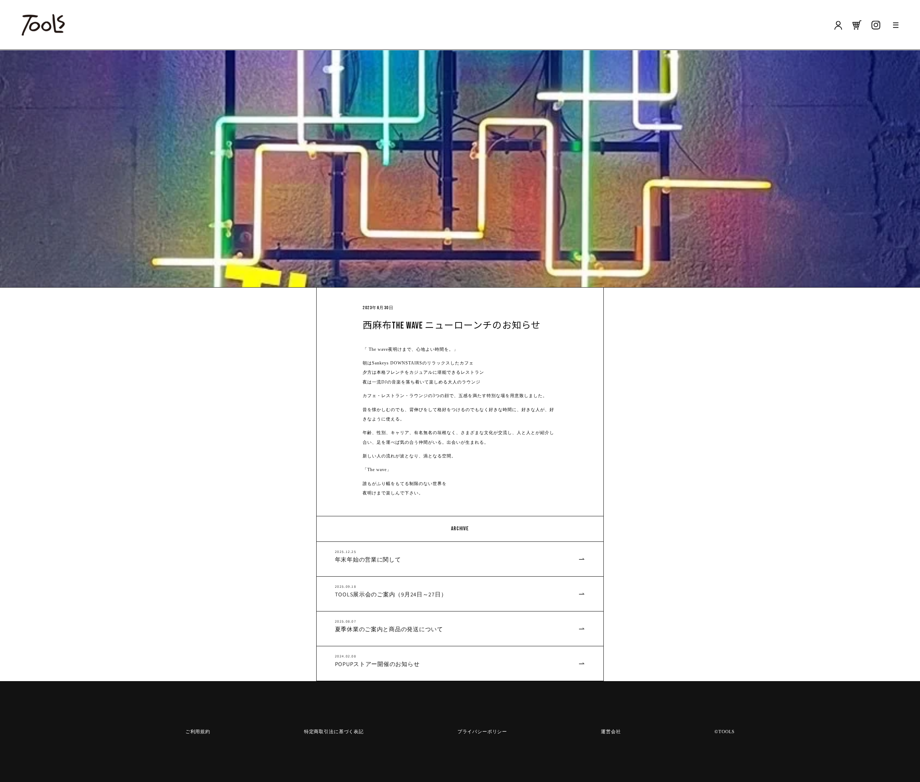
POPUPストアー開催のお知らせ (377, 664)
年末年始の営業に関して (368, 559)
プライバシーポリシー (482, 731)
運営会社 (611, 731)
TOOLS (726, 731)
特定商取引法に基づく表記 (334, 731)
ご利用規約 (197, 731)
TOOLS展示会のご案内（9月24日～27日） (391, 594)
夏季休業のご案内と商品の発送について (389, 629)
